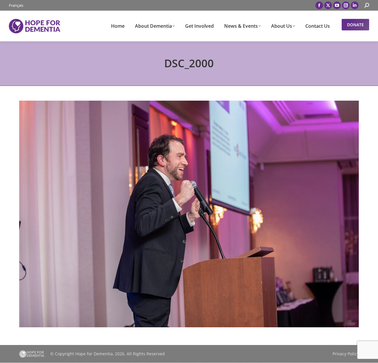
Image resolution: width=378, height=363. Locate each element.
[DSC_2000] (189, 214)
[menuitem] (16, 5)
